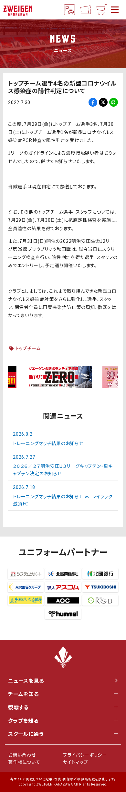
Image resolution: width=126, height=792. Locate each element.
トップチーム (28, 348)
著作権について (24, 762)
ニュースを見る (26, 680)
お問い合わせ (22, 754)
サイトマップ (75, 762)
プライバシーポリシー (85, 754)
